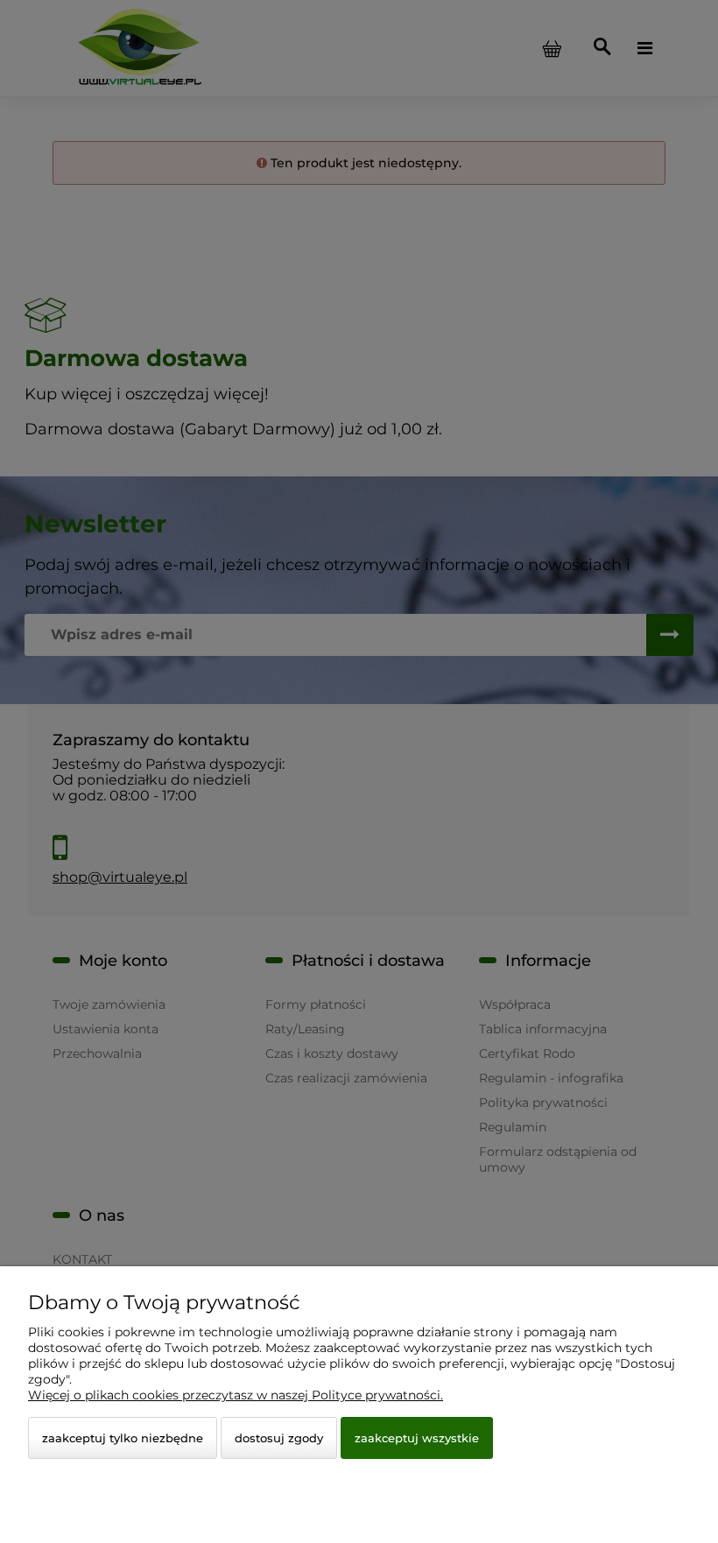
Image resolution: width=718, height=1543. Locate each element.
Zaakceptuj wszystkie (417, 1438)
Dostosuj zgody (279, 1438)
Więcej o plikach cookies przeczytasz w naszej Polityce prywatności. (235, 1395)
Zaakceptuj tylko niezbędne (122, 1438)
